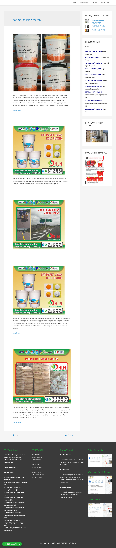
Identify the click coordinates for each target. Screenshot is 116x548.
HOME (75, 3)
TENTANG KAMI (84, 3)
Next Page (68, 435)
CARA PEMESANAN (98, 3)
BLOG (109, 3)
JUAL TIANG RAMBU (98, 26)
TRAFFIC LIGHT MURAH (99, 30)
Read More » (17, 110)
